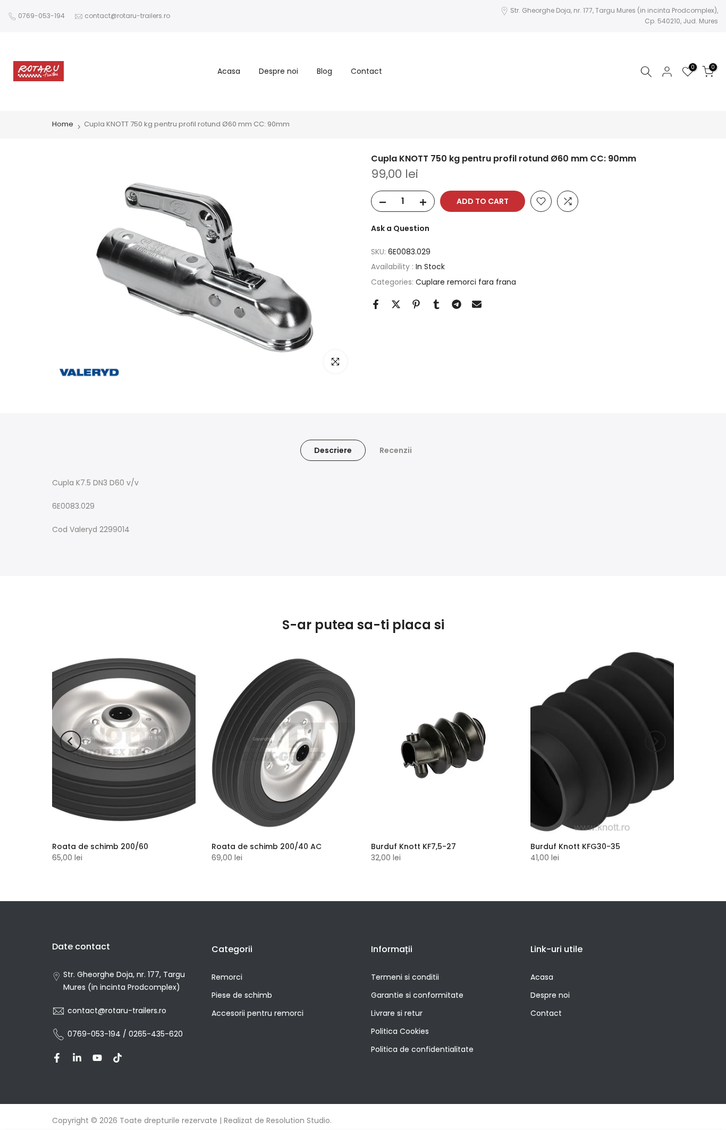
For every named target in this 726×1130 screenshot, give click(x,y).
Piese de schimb (242, 995)
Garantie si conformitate (417, 995)
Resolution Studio (298, 1120)
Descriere (333, 450)
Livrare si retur (397, 1013)
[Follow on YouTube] (97, 1057)
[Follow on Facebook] (57, 1057)
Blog (324, 71)
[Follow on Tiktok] (117, 1057)
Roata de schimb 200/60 (100, 846)
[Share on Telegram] (456, 304)
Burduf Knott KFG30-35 (575, 846)
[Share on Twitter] (396, 304)
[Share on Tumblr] (436, 304)
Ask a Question (400, 228)
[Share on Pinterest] (416, 304)
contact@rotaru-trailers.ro (127, 15)
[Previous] (70, 741)
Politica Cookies (400, 1031)
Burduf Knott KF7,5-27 (413, 846)
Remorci (227, 977)
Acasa (228, 71)
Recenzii (395, 450)
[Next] (655, 741)
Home (62, 124)
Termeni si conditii (405, 977)
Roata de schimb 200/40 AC (267, 846)
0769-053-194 (41, 15)
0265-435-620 (156, 1034)
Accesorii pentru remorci (257, 1013)
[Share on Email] (477, 304)
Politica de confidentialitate (422, 1049)
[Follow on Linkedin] (77, 1057)
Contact (366, 71)
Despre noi (278, 71)
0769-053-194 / (98, 1034)
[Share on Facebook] (376, 304)
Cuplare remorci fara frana (466, 282)
